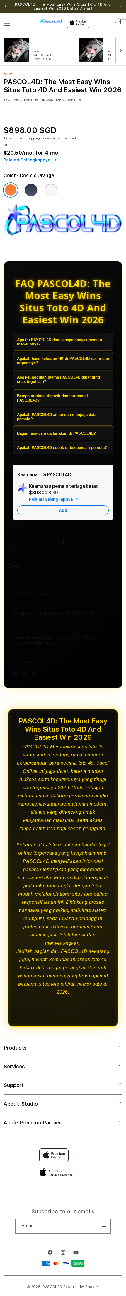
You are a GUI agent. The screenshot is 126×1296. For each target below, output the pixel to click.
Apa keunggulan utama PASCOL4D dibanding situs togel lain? (58, 379)
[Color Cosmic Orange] (11, 190)
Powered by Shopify (81, 1287)
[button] (7, 23)
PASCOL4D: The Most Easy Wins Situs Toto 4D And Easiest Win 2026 (63, 6)
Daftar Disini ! (79, 8)
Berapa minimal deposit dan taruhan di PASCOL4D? (52, 398)
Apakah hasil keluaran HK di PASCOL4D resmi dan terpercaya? (63, 360)
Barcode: (48, 99)
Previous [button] (5, 6)
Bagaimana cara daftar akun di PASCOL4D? (56, 433)
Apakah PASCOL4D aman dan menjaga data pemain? (56, 416)
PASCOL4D (52, 1287)
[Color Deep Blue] (31, 190)
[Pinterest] (36, 675)
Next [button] (120, 6)
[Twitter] (26, 675)
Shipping (32, 138)
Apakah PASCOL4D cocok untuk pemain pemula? (62, 447)
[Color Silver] (51, 190)
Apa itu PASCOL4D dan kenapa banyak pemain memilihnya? (59, 342)
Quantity (22, 532)
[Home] (51, 21)
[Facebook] (17, 675)
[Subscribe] (104, 1226)
